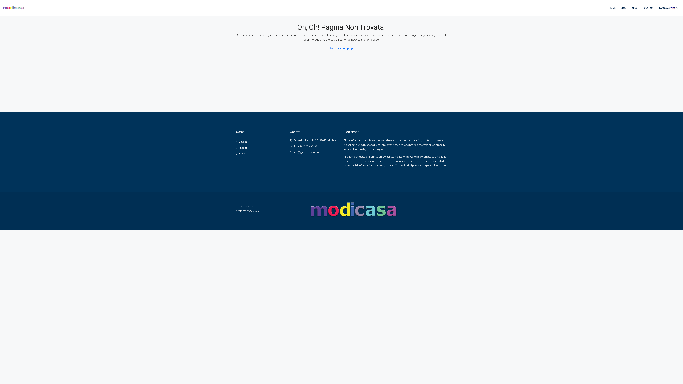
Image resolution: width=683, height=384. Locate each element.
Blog (623, 8)
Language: (665, 8)
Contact (649, 8)
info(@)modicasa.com (307, 152)
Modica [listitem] (243, 141)
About (635, 8)
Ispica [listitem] (242, 153)
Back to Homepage (341, 48)
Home (613, 8)
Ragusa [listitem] (243, 147)
